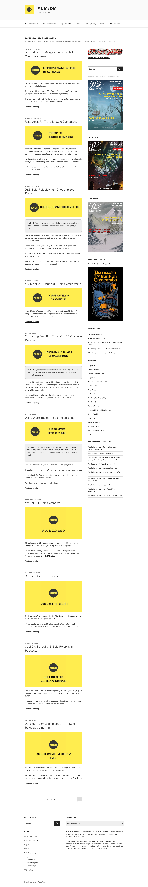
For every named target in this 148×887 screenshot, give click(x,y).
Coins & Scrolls (93, 386)
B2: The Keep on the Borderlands (65, 616)
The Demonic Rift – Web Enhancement (101, 464)
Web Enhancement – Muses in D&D (100, 485)
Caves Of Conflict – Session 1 (44, 576)
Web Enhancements (49, 24)
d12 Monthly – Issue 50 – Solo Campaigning (53, 284)
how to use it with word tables (47, 387)
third (41, 770)
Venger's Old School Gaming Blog (99, 410)
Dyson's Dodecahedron (96, 374)
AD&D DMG (69, 775)
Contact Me (31, 860)
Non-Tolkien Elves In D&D (96, 338)
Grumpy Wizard (93, 370)
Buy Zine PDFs (65, 24)
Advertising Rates (33, 863)
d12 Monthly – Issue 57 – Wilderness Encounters (104, 349)
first (26, 770)
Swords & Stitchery (94, 422)
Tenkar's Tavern (93, 394)
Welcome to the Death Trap (97, 382)
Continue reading (32, 107)
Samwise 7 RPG (93, 426)
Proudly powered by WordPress (35, 882)
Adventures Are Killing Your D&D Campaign (103, 353)
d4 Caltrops (92, 390)
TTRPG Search (115, 24)
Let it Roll (91, 434)
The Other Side (93, 402)
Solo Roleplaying (90, 24)
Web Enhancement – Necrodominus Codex (103, 468)
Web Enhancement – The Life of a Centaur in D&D (105, 495)
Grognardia (91, 378)
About (102, 24)
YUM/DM (47, 8)
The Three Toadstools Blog (97, 398)
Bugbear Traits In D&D (95, 334)
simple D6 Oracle (37, 475)
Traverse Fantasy (94, 406)
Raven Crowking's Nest (96, 430)
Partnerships (31, 866)
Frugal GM (91, 366)
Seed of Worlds (93, 414)
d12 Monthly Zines (31, 24)
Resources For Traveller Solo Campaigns (51, 121)
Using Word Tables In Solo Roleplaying (49, 417)
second (32, 770)
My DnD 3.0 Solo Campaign (42, 503)
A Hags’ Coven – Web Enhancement (100, 453)
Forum (77, 24)
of (45, 556)
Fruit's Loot (91, 418)
